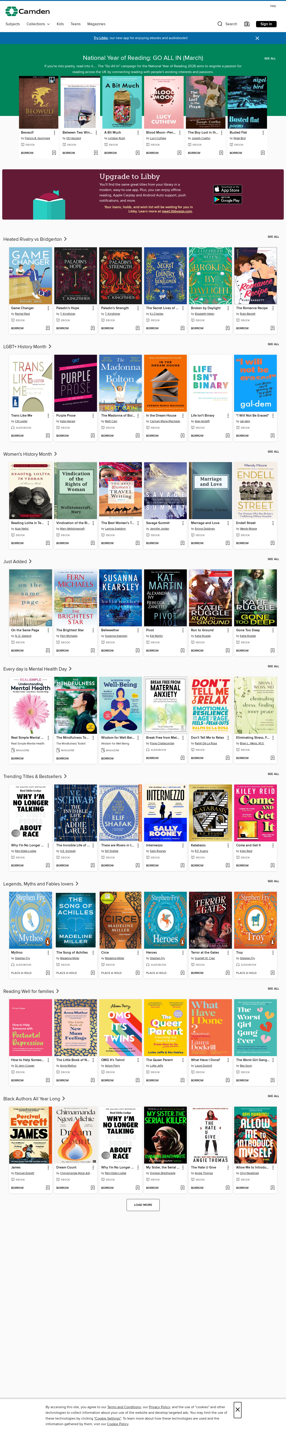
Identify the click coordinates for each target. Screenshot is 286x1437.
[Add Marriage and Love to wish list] (227, 543)
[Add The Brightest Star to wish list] (92, 651)
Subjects (13, 24)
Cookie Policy (117, 1424)
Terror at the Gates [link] (205, 953)
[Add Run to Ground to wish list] (227, 651)
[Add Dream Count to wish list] (92, 1188)
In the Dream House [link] (161, 416)
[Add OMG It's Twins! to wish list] (137, 1081)
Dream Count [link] (66, 1168)
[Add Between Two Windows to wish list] (96, 153)
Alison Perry (112, 1066)
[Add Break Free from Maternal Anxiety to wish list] (182, 758)
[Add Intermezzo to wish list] (182, 866)
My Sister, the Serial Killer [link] (163, 1168)
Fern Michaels (69, 636)
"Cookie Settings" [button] (107, 1418)
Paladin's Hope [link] (67, 308)
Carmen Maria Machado (165, 421)
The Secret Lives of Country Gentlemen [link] (163, 308)
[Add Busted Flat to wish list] (262, 153)
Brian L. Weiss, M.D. (252, 743)
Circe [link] (105, 953)
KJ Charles (156, 314)
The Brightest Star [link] (70, 630)
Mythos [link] (17, 953)
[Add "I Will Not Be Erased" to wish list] (272, 436)
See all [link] (270, 59)
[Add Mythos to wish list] (47, 973)
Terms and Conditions (124, 1407)
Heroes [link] (151, 953)
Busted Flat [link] (238, 133)
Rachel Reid (22, 314)
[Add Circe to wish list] (137, 973)
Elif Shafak (111, 851)
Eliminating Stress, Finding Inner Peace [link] (253, 738)
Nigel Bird (239, 138)
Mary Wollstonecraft (72, 529)
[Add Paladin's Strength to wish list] (137, 328)
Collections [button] (37, 24)
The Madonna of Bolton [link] (118, 416)
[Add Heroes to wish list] (182, 973)
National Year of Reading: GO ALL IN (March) (143, 58)
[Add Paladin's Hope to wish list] (92, 328)
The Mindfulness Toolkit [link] (73, 738)
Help (273, 6)
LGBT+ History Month (25, 347)
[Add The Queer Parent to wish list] (182, 1081)
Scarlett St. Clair (205, 958)
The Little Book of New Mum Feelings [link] (73, 1060)
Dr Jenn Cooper (24, 1066)
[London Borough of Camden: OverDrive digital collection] (27, 12)
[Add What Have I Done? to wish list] (227, 1081)
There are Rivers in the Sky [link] (118, 845)
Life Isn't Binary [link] (202, 416)
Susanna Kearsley (116, 636)
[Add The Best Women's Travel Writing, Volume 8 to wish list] (137, 543)
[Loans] (247, 25)
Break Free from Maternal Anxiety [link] (163, 738)
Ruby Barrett (247, 314)
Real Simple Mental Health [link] (28, 738)
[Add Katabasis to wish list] (227, 866)
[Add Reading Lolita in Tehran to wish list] (47, 543)
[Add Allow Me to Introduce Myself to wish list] (272, 1188)
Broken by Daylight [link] (206, 308)
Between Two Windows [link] (78, 133)
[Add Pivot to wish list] (182, 651)
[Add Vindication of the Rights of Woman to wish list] (92, 543)
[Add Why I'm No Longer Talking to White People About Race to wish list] (47, 866)
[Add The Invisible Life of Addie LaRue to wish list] (92, 866)
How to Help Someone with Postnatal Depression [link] (28, 1060)
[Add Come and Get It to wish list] (272, 866)
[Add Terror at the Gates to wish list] (227, 973)
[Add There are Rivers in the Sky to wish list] (137, 866)
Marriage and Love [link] (205, 523)
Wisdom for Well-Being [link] (118, 738)
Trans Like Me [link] (21, 416)
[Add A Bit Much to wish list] (137, 153)
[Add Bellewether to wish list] (137, 651)
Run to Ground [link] (202, 630)
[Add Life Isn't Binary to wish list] (227, 436)
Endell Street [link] (246, 523)
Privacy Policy (159, 1407)
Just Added (15, 562)
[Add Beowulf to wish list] (54, 153)
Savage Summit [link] (158, 523)
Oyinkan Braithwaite (162, 1173)
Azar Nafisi (22, 529)
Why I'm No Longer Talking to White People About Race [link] (28, 845)
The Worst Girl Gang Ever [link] (253, 1060)
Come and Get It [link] (248, 845)
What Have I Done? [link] (205, 1060)
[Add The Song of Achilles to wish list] (92, 973)
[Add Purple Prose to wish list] (92, 436)
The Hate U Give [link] (203, 1168)
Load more (143, 1205)
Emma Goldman (205, 529)
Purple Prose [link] (66, 416)
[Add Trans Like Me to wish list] (47, 436)
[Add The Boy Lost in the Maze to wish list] (221, 153)
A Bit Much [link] (112, 133)
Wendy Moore (248, 529)
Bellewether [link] (110, 630)
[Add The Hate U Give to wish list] (227, 1188)
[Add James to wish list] (47, 1188)
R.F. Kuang (201, 851)
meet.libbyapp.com (177, 211)
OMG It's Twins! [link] (113, 1060)
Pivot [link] (150, 630)
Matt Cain (111, 421)
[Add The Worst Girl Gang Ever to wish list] (272, 1081)
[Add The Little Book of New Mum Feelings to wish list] (92, 1081)
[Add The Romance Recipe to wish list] (272, 328)
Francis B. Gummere (37, 138)
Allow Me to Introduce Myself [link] (253, 1168)
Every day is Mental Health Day (35, 669)
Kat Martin (156, 636)
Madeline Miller (69, 958)
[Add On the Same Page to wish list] (47, 651)
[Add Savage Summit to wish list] (182, 543)
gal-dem (245, 421)
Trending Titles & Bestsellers (33, 777)
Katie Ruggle (203, 636)
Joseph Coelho (201, 138)
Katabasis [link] (198, 845)
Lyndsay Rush (116, 138)
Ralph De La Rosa (206, 743)
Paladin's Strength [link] (115, 308)
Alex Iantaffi (202, 421)
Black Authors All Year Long (32, 1099)
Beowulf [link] (27, 133)
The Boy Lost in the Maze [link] (203, 133)
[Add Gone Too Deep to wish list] (272, 651)
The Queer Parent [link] (159, 1060)
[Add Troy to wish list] (272, 973)
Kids (60, 24)
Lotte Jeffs (156, 1066)
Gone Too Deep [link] (248, 630)
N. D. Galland (23, 636)
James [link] (16, 1168)
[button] (226, 25)
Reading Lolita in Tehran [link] (28, 523)
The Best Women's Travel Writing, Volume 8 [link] (118, 523)
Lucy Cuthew (158, 138)
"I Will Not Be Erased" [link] (252, 416)
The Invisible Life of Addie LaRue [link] (73, 845)
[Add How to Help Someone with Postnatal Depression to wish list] (47, 1081)
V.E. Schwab (68, 851)
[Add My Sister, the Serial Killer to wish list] (182, 1188)
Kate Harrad (67, 421)
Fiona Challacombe (162, 743)
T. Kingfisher (67, 314)
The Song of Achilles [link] (72, 953)
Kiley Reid (246, 851)
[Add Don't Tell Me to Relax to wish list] (227, 758)
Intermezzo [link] (154, 845)
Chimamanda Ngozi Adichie (76, 1173)
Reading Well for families (29, 991)
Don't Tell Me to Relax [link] (207, 738)
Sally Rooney (158, 851)
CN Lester (21, 421)
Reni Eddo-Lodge (25, 851)
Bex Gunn (246, 1066)
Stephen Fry (22, 958)
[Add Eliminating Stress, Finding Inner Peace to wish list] (272, 758)
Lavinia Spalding (115, 529)
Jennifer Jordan (159, 529)
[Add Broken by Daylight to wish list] (227, 328)
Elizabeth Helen (204, 314)
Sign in (266, 24)
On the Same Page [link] (25, 630)
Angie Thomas (204, 1173)
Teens (76, 24)
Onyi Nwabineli (249, 1173)
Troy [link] (239, 953)
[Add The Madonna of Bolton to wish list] (137, 436)
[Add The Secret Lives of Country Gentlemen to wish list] (182, 328)
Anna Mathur (68, 1066)
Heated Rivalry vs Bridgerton (33, 239)
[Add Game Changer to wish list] (47, 328)
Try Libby (101, 38)
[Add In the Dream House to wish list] (182, 436)
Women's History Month (28, 454)
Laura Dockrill (203, 1066)
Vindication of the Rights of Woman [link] (73, 523)
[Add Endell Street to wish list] (272, 543)
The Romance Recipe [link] (252, 308)
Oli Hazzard (73, 138)
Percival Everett (24, 1173)
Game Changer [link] (22, 308)
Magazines (96, 24)
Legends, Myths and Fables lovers (39, 884)
